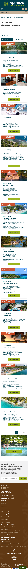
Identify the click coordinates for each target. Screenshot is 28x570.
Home (3, 17)
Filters (6, 35)
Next (24, 432)
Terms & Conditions (11, 473)
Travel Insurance (5, 522)
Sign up (14, 451)
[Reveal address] (13, 534)
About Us (3, 503)
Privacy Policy (4, 519)
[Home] (12, 10)
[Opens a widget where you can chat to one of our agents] (23, 567)
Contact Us (4, 506)
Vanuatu (9, 17)
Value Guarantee (5, 509)
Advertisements (5, 512)
